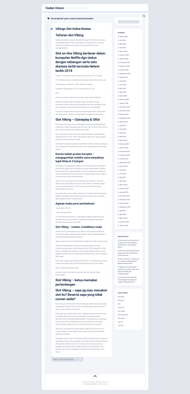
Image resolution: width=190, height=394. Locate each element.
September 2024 (125, 118)
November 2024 (125, 110)
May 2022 (123, 210)
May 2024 (123, 133)
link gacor (121, 300)
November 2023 (125, 155)
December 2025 (125, 62)
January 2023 (124, 192)
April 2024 (123, 136)
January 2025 (124, 103)
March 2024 (123, 140)
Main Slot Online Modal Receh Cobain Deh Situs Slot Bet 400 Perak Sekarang (128, 253)
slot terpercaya (123, 315)
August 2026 (124, 36)
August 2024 (124, 122)
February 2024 (124, 144)
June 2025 (123, 84)
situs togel (121, 311)
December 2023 (125, 151)
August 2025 (124, 77)
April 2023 (123, 181)
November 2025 (125, 66)
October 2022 (124, 203)
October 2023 (124, 159)
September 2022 (125, 207)
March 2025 (123, 96)
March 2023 (123, 185)
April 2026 (123, 47)
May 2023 (123, 177)
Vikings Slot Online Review (73, 29)
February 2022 (124, 222)
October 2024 (124, 114)
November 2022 (125, 199)
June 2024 (123, 129)
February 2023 (124, 188)
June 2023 (123, 173)
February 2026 (124, 55)
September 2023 (125, 162)
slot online (121, 318)
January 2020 (124, 225)
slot (119, 304)
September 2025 (125, 73)
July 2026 (123, 40)
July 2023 (123, 170)
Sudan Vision (55, 8)
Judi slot (121, 325)
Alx (106, 384)
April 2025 (123, 92)
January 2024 (124, 148)
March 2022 (123, 218)
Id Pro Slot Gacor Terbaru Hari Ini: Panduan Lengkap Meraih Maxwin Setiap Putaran (129, 261)
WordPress (94, 384)
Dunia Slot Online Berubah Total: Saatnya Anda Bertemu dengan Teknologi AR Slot (127, 280)
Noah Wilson (70, 359)
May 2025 (123, 88)
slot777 (120, 322)
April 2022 (123, 214)
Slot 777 (77, 359)
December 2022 (125, 196)
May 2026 (123, 44)
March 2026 (123, 51)
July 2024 (123, 125)
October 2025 (124, 70)
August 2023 (124, 166)
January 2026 (124, 59)
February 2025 (124, 99)
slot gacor (121, 296)
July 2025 (123, 81)
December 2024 (125, 107)
